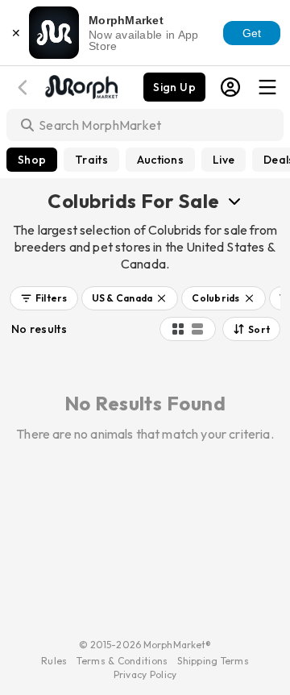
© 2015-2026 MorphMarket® (145, 645)
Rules (54, 661)
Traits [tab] (91, 159)
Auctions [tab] (160, 159)
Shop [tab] (32, 159)
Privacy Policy (145, 674)
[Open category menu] (234, 200)
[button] (44, 298)
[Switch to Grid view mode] (178, 329)
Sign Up (174, 87)
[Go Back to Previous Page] (25, 87)
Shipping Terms (212, 661)
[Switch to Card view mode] (197, 329)
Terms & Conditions (122, 661)
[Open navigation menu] (267, 87)
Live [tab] (223, 159)
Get (252, 33)
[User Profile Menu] (230, 87)
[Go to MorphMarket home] (81, 85)
